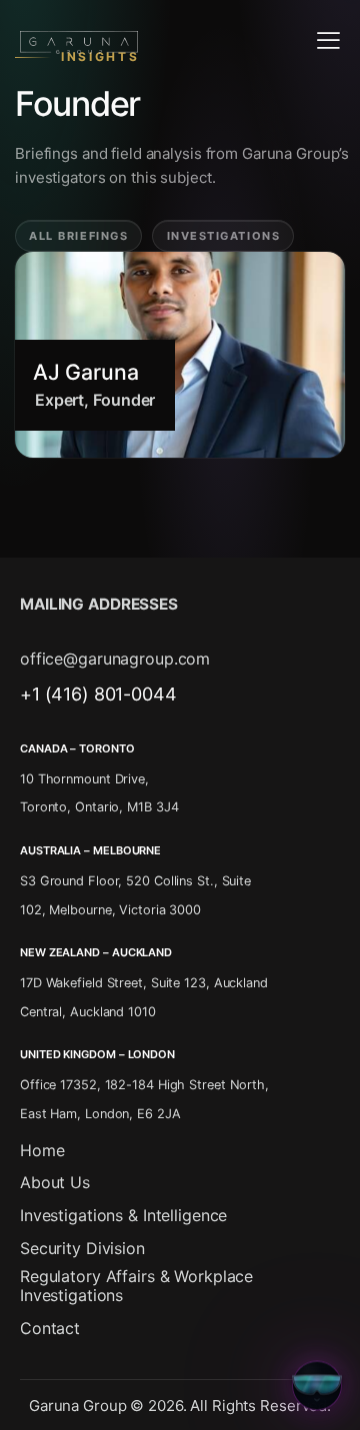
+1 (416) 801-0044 (98, 694)
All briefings (78, 236)
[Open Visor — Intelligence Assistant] (317, 1384)
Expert (59, 400)
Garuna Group (78, 1405)
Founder (124, 400)
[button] (328, 39)
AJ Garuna (85, 372)
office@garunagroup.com (115, 659)
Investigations (224, 236)
